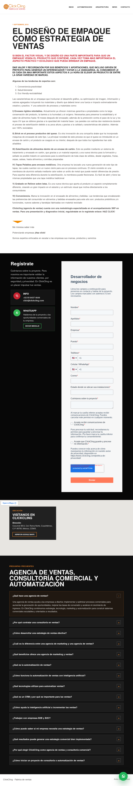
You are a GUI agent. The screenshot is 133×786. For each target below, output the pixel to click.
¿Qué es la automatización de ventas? (32, 664)
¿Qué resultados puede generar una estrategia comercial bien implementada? (52, 739)
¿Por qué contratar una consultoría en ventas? (36, 622)
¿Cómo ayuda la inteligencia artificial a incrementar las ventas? (45, 707)
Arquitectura (102, 7)
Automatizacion (84, 7)
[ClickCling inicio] (14, 7)
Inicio (71, 7)
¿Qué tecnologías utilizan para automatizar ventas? (39, 686)
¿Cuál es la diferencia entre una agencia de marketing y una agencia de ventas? (53, 643)
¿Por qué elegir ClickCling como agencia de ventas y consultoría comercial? (52, 749)
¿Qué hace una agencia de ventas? (30, 595)
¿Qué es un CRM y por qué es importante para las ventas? (42, 696)
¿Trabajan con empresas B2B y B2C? (32, 717)
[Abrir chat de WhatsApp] (123, 776)
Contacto (125, 7)
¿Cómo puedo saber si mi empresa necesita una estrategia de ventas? (48, 728)
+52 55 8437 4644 (31, 297)
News (114, 7)
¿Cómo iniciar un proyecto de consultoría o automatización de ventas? (49, 760)
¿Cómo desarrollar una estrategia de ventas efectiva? (40, 633)
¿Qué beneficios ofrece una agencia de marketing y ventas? (43, 654)
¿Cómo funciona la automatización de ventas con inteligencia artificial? (49, 675)
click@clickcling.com (33, 300)
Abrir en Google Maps (24, 534)
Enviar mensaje (32, 326)
